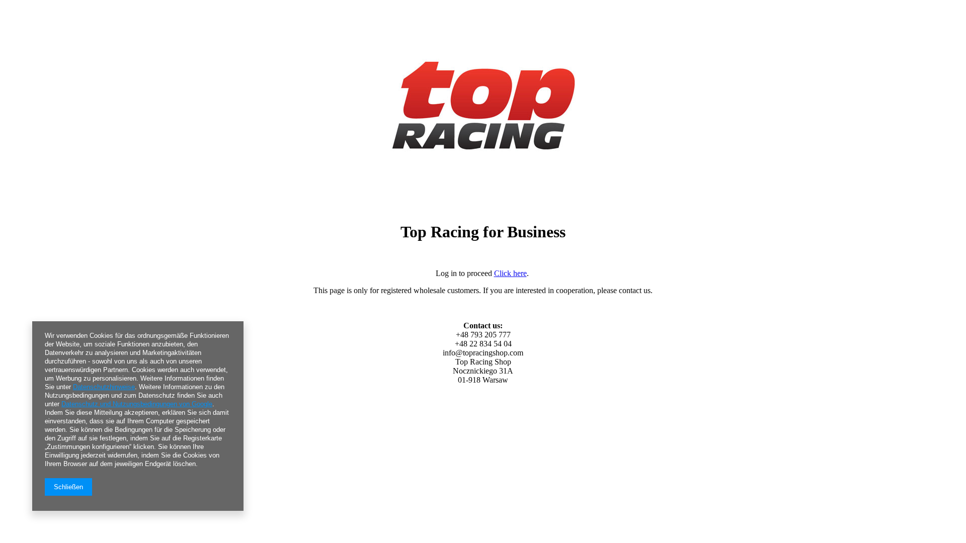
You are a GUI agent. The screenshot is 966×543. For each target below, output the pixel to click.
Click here (510, 273)
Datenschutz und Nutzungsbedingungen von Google (136, 404)
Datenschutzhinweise (104, 387)
